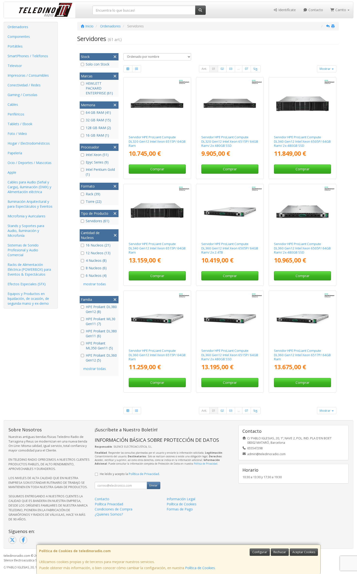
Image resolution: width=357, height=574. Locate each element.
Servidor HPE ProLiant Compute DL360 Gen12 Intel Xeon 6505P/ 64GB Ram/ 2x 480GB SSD (302, 248)
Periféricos (16, 114)
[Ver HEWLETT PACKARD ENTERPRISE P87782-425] (303, 105)
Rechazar (279, 552)
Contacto (315, 10)
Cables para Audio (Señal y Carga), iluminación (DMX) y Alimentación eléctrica (29, 187)
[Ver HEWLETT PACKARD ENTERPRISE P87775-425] (157, 105)
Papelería (15, 153)
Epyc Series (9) (97, 162)
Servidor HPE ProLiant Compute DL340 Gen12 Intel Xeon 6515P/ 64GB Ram (157, 248)
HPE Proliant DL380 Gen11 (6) (101, 333)
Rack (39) (93, 194)
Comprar (157, 169)
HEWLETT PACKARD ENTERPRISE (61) (99, 88)
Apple (12, 172)
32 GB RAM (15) (98, 120)
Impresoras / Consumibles (28, 75)
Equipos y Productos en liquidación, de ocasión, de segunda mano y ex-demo (28, 298)
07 (246, 69)
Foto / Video (17, 133)
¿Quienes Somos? (109, 514)
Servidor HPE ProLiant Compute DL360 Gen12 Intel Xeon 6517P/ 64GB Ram (302, 354)
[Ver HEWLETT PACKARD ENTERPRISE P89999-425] (230, 212)
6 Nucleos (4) (96, 275)
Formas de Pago (180, 509)
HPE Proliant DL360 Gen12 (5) (101, 357)
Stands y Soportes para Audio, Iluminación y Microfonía (26, 230)
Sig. (255, 69)
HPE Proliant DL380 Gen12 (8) (101, 309)
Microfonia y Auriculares (26, 216)
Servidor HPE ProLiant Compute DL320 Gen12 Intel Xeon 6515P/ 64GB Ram (157, 141)
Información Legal (181, 499)
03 (230, 69)
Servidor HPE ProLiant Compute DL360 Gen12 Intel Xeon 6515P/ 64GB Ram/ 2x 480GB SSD (229, 354)
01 (213, 69)
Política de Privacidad (205, 463)
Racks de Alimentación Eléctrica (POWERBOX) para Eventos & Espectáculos (29, 269)
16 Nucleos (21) (98, 245)
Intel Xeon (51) (97, 154)
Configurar (259, 552)
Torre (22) (94, 201)
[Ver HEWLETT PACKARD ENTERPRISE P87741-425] (157, 212)
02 (222, 69)
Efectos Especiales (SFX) (27, 284)
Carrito (340, 10)
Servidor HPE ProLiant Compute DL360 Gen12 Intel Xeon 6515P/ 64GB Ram (157, 354)
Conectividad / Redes (24, 85)
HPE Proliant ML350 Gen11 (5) (99, 345)
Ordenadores (18, 27)
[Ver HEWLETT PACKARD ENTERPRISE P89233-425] (303, 212)
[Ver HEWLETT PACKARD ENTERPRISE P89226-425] (230, 318)
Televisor (15, 65)
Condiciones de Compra (113, 509)
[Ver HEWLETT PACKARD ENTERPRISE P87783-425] (230, 105)
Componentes (19, 36)
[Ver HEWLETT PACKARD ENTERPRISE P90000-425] (303, 318)
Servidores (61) (97, 221)
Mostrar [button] (325, 69)
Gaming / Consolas (22, 94)
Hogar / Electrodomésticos (29, 143)
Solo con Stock (97, 64)
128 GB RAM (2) (98, 127)
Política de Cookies (200, 568)
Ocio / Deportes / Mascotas (29, 162)
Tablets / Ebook (20, 124)
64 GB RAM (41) (98, 112)
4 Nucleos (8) (96, 260)
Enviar (153, 485)
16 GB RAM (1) (97, 135)
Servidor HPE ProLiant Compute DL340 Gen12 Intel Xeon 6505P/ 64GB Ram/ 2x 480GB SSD (302, 141)
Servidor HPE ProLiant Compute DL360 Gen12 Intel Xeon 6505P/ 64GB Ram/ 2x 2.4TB (229, 248)
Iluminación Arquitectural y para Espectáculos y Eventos (30, 204)
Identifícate (286, 10)
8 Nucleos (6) (96, 268)
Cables (13, 104)
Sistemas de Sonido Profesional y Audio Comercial (23, 250)
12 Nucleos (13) (98, 253)
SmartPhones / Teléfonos (28, 56)
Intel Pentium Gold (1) (100, 172)
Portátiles (15, 46)
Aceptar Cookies (303, 552)
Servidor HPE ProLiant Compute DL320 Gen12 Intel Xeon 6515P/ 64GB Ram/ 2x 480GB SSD (229, 141)
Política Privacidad (109, 504)
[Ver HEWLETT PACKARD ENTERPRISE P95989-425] (157, 318)
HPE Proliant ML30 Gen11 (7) (100, 321)
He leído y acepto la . (130, 474)
